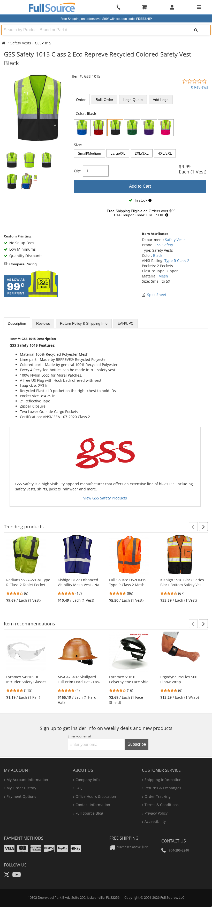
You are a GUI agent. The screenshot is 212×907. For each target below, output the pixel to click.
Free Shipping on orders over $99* (106, 19)
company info (87, 779)
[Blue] (82, 127)
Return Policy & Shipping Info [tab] (84, 323)
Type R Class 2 (176, 260)
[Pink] (166, 127)
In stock (141, 200)
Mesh (163, 276)
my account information (27, 779)
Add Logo (161, 100)
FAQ (78, 787)
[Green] (132, 127)
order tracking (158, 796)
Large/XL (117, 153)
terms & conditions (162, 804)
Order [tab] (81, 100)
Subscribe (136, 744)
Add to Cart (140, 186)
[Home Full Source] (3, 43)
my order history (21, 787)
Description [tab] (17, 323)
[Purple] (149, 127)
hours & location (95, 796)
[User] (172, 7)
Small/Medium (89, 153)
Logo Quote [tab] (133, 100)
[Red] (98, 127)
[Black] (115, 127)
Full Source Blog (89, 813)
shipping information (163, 779)
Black (157, 255)
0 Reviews (199, 87)
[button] (193, 526)
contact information (92, 804)
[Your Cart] (146, 7)
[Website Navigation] (199, 7)
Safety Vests (20, 43)
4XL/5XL (165, 153)
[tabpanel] (140, 165)
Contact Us (173, 841)
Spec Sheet (156, 294)
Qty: (77, 170)
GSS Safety (164, 244)
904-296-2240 (179, 850)
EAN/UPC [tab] (125, 323)
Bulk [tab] (104, 100)
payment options (21, 796)
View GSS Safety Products (105, 498)
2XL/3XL (142, 153)
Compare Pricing (23, 264)
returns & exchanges (163, 787)
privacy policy (156, 813)
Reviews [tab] (43, 323)
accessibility (155, 821)
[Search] (195, 30)
